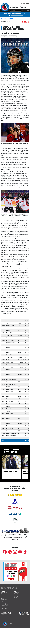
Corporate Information (18, 593)
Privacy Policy (3, 606)
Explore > (4, 477)
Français (23, 3)
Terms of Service (4, 608)
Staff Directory (17, 597)
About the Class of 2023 (8, 19)
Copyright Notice (4, 605)
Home (2, 18)
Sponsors (16, 596)
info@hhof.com (4, 599)
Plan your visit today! (17, 15)
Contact (27, 3)
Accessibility (3, 603)
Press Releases (17, 595)
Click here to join (15, 541)
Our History (16, 592)
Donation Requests (4, 604)
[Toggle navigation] (28, 10)
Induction (6, 18)
